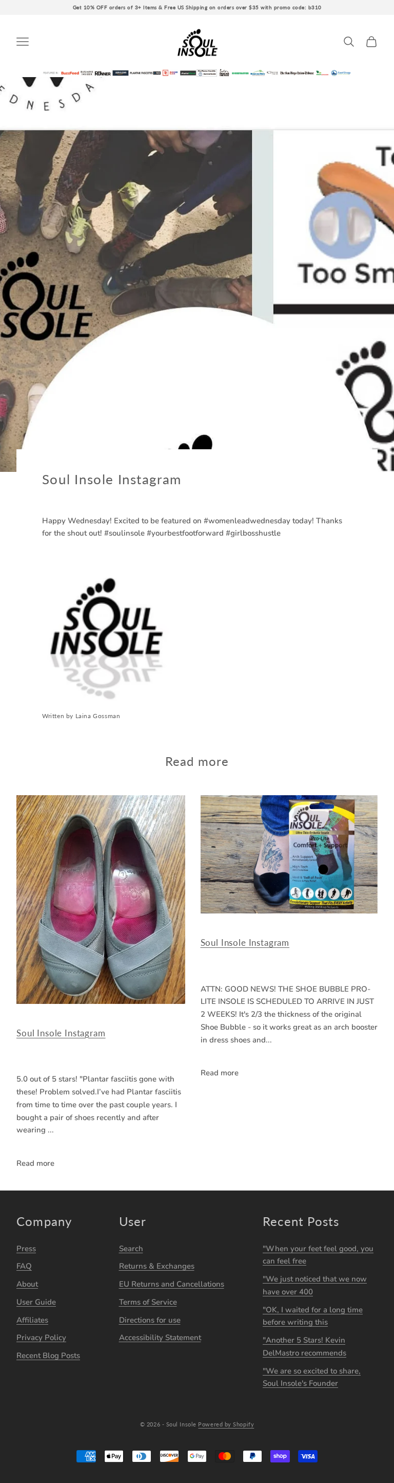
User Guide (36, 1302)
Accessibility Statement (160, 1337)
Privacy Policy (41, 1337)
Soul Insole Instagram (61, 1033)
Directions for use (150, 1320)
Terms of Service (148, 1302)
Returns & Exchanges (156, 1266)
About (27, 1284)
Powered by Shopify (226, 1424)
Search (131, 1248)
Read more (35, 1163)
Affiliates (32, 1320)
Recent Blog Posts (48, 1355)
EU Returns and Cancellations (171, 1284)
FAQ (24, 1266)
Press (26, 1248)
